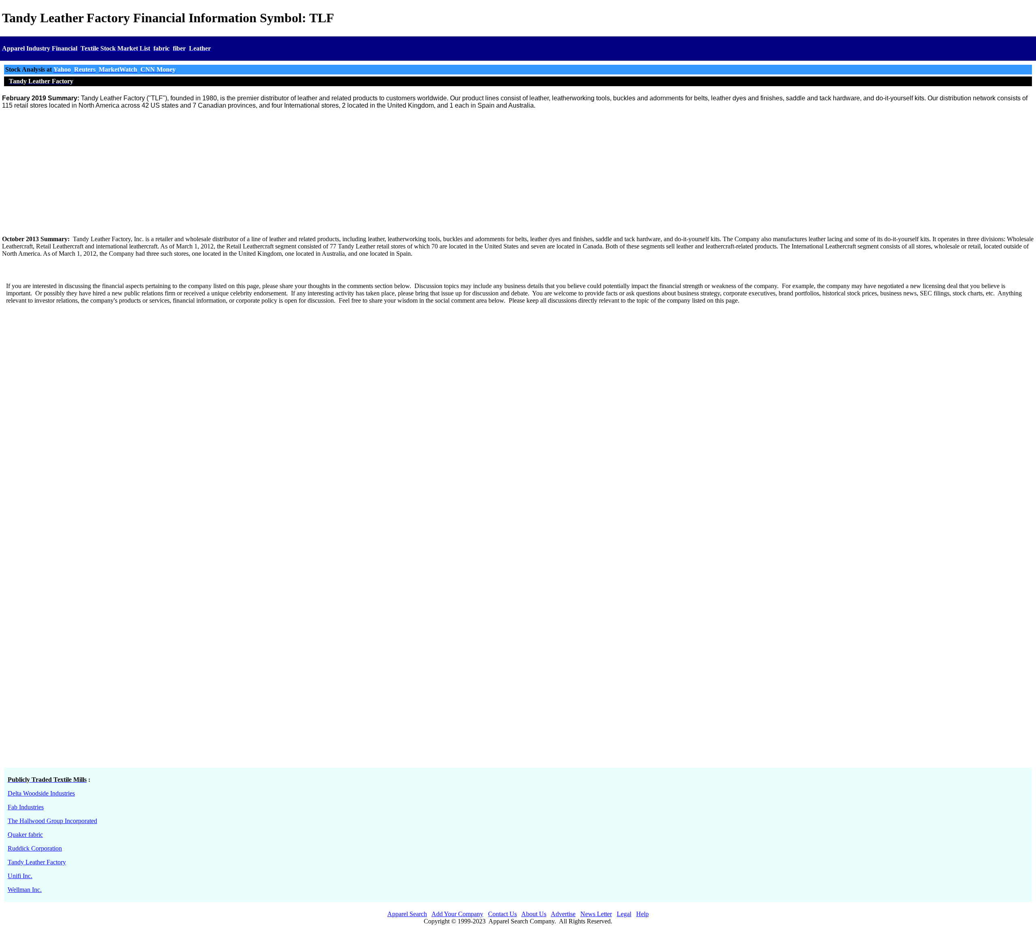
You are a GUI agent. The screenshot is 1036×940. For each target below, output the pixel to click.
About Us (533, 913)
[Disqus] (518, 425)
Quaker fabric (25, 834)
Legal (624, 913)
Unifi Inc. (20, 875)
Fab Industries (26, 807)
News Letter (596, 913)
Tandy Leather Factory (37, 862)
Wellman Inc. (25, 889)
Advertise (563, 913)
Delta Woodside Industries (41, 793)
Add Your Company (457, 913)
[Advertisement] (518, 172)
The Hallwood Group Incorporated (52, 820)
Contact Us (502, 913)
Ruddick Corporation (35, 848)
